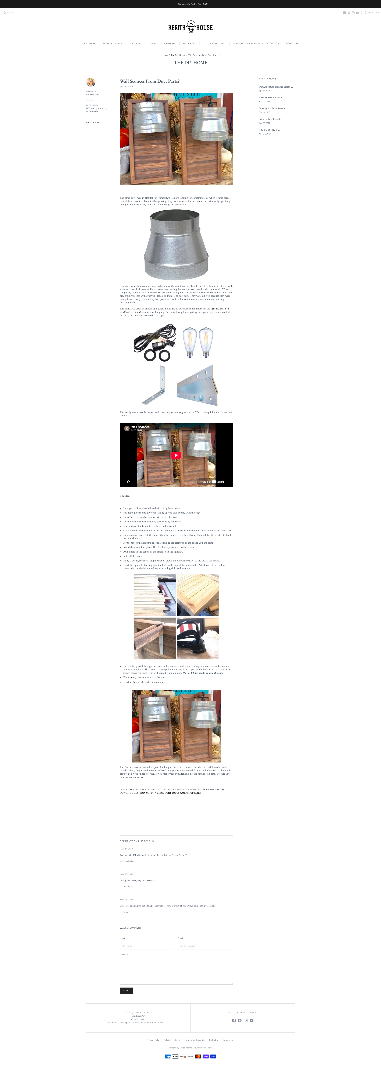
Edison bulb (225, 309)
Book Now (292, 43)
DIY (88, 108)
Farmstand (89, 43)
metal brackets (126, 312)
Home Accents (191, 43)
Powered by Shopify (203, 1048)
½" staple (189, 669)
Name (122, 938)
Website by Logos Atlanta (180, 1048)
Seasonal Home (216, 43)
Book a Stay (214, 1040)
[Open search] (4, 12)
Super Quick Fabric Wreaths (272, 108)
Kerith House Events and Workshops (255, 43)
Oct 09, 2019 (126, 87)
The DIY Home (178, 55)
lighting (93, 108)
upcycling (102, 108)
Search (10, 12)
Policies (167, 1040)
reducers (183, 201)
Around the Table (113, 43)
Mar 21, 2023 (126, 849)
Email (180, 938)
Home (164, 55)
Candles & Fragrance (163, 43)
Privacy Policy (154, 1040)
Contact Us (228, 1040)
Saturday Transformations (271, 119)
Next (99, 122)
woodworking (92, 111)
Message (124, 954)
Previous (90, 122)
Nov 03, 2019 (126, 874)
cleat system (145, 312)
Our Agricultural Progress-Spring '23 (276, 86)
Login (370, 12)
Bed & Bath (137, 43)
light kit (214, 309)
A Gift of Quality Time (269, 130)
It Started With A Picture (270, 97)
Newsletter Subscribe (195, 1040)
